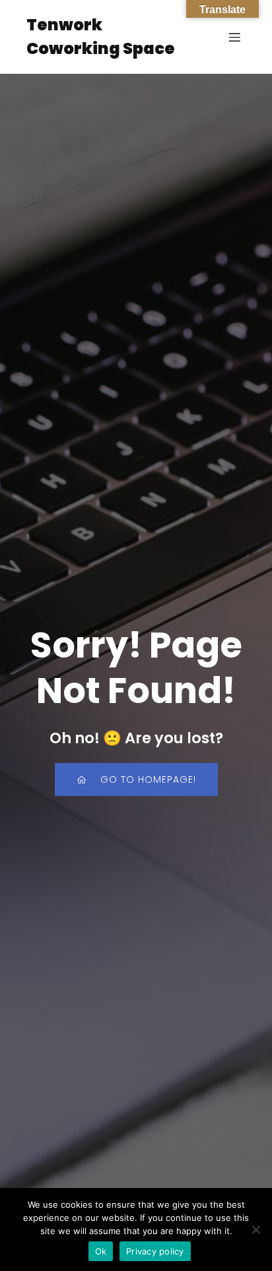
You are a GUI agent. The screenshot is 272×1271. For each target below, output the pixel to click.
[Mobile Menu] (234, 37)
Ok (101, 1251)
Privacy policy (155, 1251)
